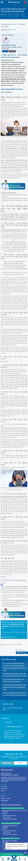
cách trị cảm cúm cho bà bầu (14, 160)
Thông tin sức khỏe (5, 798)
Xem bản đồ (5, 811)
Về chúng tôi (4, 786)
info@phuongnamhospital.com (14, 726)
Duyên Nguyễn (5, 26)
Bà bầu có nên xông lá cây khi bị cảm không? (14, 198)
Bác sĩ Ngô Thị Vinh (15, 24)
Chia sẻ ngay (22, 652)
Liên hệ (3, 796)
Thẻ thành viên (4, 800)
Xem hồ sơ (12, 51)
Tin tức (2, 790)
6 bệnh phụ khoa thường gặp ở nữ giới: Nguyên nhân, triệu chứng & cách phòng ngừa (14, 687)
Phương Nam (14, 214)
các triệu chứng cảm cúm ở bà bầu (15, 148)
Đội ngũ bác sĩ (4, 788)
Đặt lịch (5, 51)
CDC (19, 286)
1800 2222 (9, 722)
